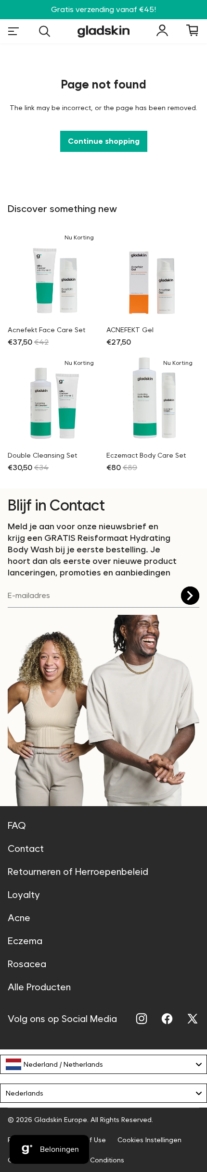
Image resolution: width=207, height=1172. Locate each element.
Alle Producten (39, 987)
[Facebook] (167, 1018)
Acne (19, 917)
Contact (26, 848)
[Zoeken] (45, 31)
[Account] (162, 30)
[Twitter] (192, 1018)
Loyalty (24, 894)
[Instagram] (141, 1018)
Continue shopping (104, 141)
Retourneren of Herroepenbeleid (78, 871)
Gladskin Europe (60, 1119)
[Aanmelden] (190, 595)
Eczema (25, 941)
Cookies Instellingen (149, 1140)
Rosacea (27, 964)
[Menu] (13, 31)
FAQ (17, 825)
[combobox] (103, 1064)
